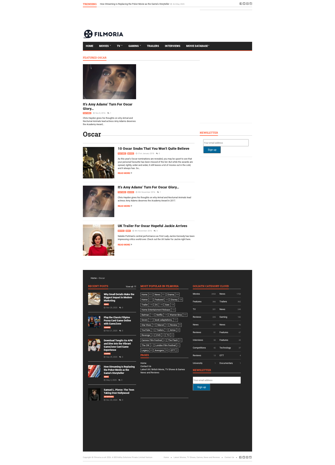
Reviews (197, 317)
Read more (124, 173)
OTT (221, 355)
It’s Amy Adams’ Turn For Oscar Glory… (148, 187)
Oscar (92, 134)
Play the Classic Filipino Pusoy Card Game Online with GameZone (117, 320)
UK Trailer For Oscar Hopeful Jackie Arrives (152, 226)
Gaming (133, 46)
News (128, 231)
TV (119, 46)
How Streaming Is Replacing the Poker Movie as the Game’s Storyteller (119, 369)
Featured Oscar (94, 57)
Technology (225, 348)
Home (89, 46)
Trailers (153, 46)
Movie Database (197, 46)
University (197, 363)
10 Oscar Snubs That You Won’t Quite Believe (153, 148)
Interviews (172, 46)
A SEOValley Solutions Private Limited (128, 457)
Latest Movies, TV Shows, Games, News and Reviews (197, 457)
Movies (104, 46)
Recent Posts (98, 286)
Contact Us (145, 366)
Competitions (199, 348)
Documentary (226, 363)
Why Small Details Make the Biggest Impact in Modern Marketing (119, 297)
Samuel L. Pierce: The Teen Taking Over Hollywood (125, 4)
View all (129, 287)
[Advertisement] (188, 18)
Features (87, 113)
